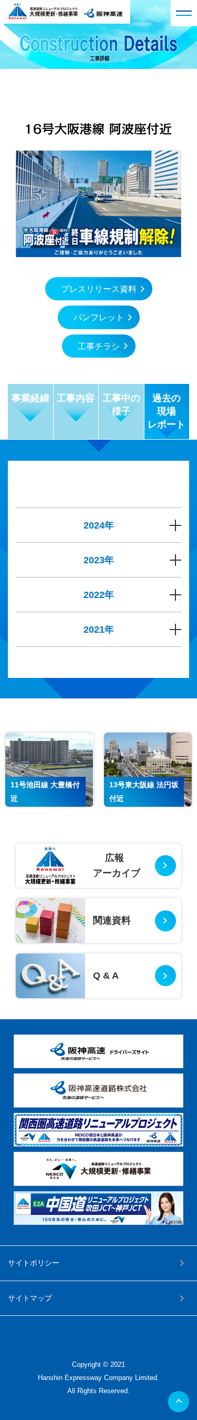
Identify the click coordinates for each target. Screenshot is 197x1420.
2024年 (99, 525)
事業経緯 (30, 398)
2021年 (99, 629)
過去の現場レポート (166, 411)
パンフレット (99, 317)
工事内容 (76, 398)
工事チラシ (99, 346)
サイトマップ (30, 1298)
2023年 (99, 560)
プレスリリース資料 (99, 289)
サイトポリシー (33, 1263)
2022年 (99, 595)
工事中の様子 (121, 405)
